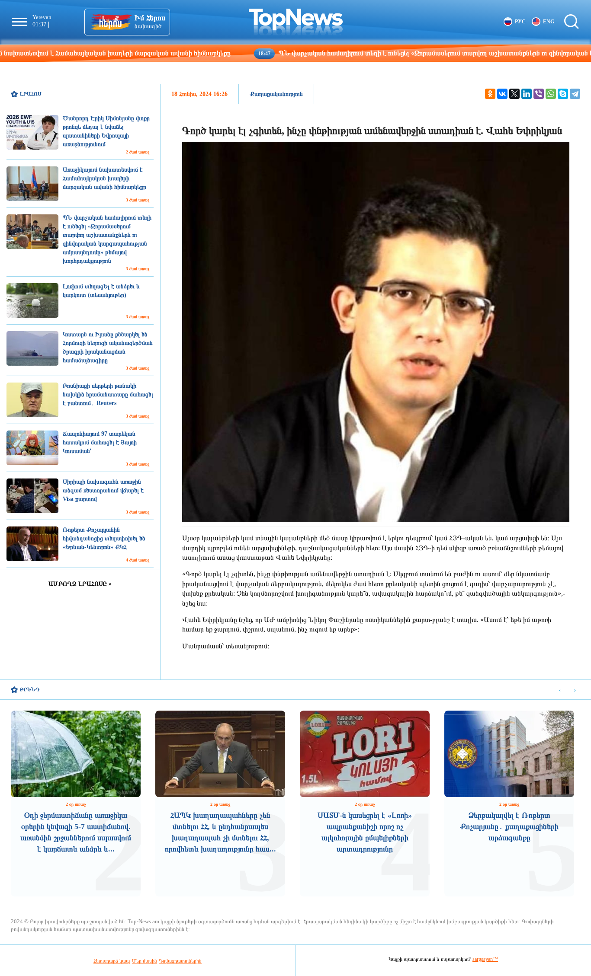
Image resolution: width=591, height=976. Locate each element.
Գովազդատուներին (180, 961)
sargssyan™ (485, 959)
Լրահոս (31, 94)
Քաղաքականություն (276, 94)
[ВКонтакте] (502, 94)
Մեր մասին (144, 961)
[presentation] (559, 690)
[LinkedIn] (526, 94)
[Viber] (538, 94)
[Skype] (563, 94)
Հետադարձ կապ (111, 961)
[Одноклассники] (490, 94)
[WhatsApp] (551, 94)
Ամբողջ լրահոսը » (80, 583)
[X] (514, 94)
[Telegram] (575, 94)
